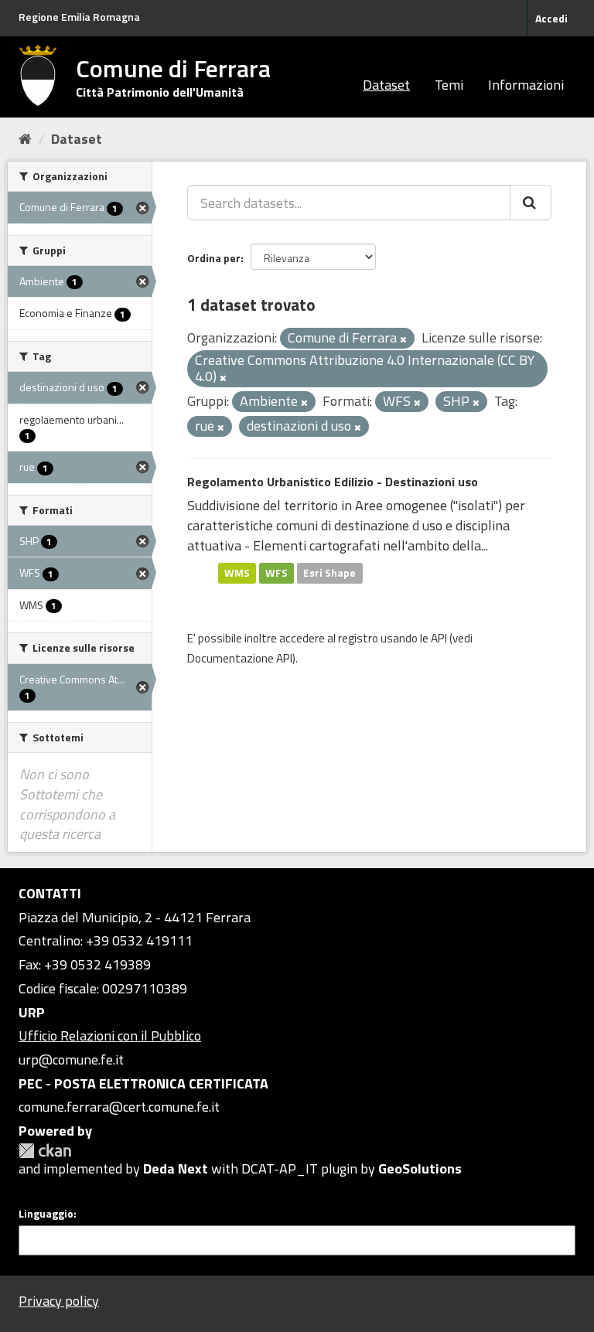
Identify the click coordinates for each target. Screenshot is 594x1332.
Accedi (551, 18)
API (439, 638)
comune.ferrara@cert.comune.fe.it (119, 1106)
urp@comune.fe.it (71, 1059)
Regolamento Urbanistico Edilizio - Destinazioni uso (332, 481)
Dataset (386, 84)
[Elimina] (403, 339)
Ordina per (214, 258)
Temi (449, 84)
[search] (530, 202)
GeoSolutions (420, 1168)
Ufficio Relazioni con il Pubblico (110, 1035)
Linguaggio (46, 1213)
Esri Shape (329, 573)
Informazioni (526, 84)
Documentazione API (239, 658)
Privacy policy (59, 1300)
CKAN (45, 1151)
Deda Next (175, 1168)
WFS (276, 573)
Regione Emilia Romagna (79, 17)
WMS (237, 573)
